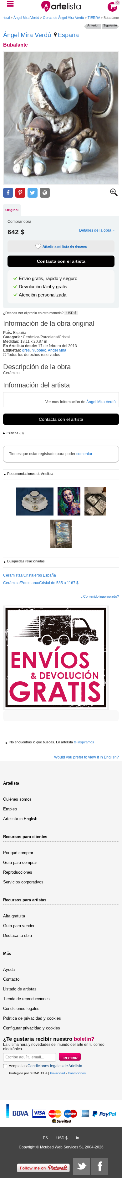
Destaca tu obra (17, 935)
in (77, 1138)
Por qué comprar (18, 852)
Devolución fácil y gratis (43, 286)
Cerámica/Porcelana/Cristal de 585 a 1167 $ (41, 583)
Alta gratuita (14, 916)
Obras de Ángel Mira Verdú (63, 18)
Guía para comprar (20, 862)
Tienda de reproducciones (26, 998)
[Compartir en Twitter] (33, 193)
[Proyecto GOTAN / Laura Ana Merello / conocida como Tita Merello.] (69, 501)
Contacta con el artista (61, 261)
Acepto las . (46, 1066)
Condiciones (77, 1073)
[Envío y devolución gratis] (56, 658)
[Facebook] (99, 1166)
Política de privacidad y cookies (32, 1018)
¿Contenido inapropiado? (100, 596)
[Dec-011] (35, 502)
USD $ (71, 313)
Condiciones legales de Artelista (55, 1066)
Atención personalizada (42, 294)
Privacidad (57, 1073)
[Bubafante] (61, 118)
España (68, 34)
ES (45, 1138)
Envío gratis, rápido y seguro (48, 278)
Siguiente (110, 25)
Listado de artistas (20, 989)
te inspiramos (84, 742)
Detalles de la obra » (96, 230)
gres (26, 350)
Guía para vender (18, 925)
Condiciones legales (21, 1008)
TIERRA (94, 18)
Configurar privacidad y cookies (31, 1028)
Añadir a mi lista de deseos (65, 246)
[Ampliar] (114, 195)
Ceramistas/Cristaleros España (29, 575)
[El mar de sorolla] (61, 534)
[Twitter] (81, 1166)
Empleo (10, 809)
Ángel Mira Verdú (26, 18)
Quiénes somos (17, 799)
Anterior (93, 25)
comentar (84, 454)
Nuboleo (39, 350)
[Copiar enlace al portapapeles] (45, 193)
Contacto (11, 979)
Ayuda (9, 969)
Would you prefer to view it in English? (86, 757)
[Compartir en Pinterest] (20, 193)
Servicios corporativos (23, 882)
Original (11, 210)
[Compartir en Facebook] (8, 193)
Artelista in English (20, 818)
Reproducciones (17, 872)
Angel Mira (57, 350)
